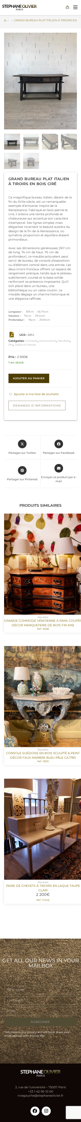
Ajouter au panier (29, 378)
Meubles (64, 340)
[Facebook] (35, 1111)
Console (32, 340)
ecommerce (47, 340)
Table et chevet (25, 344)
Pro (10, 344)
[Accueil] (5, 20)
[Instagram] (46, 1111)
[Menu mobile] (74, 7)
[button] (33, 394)
